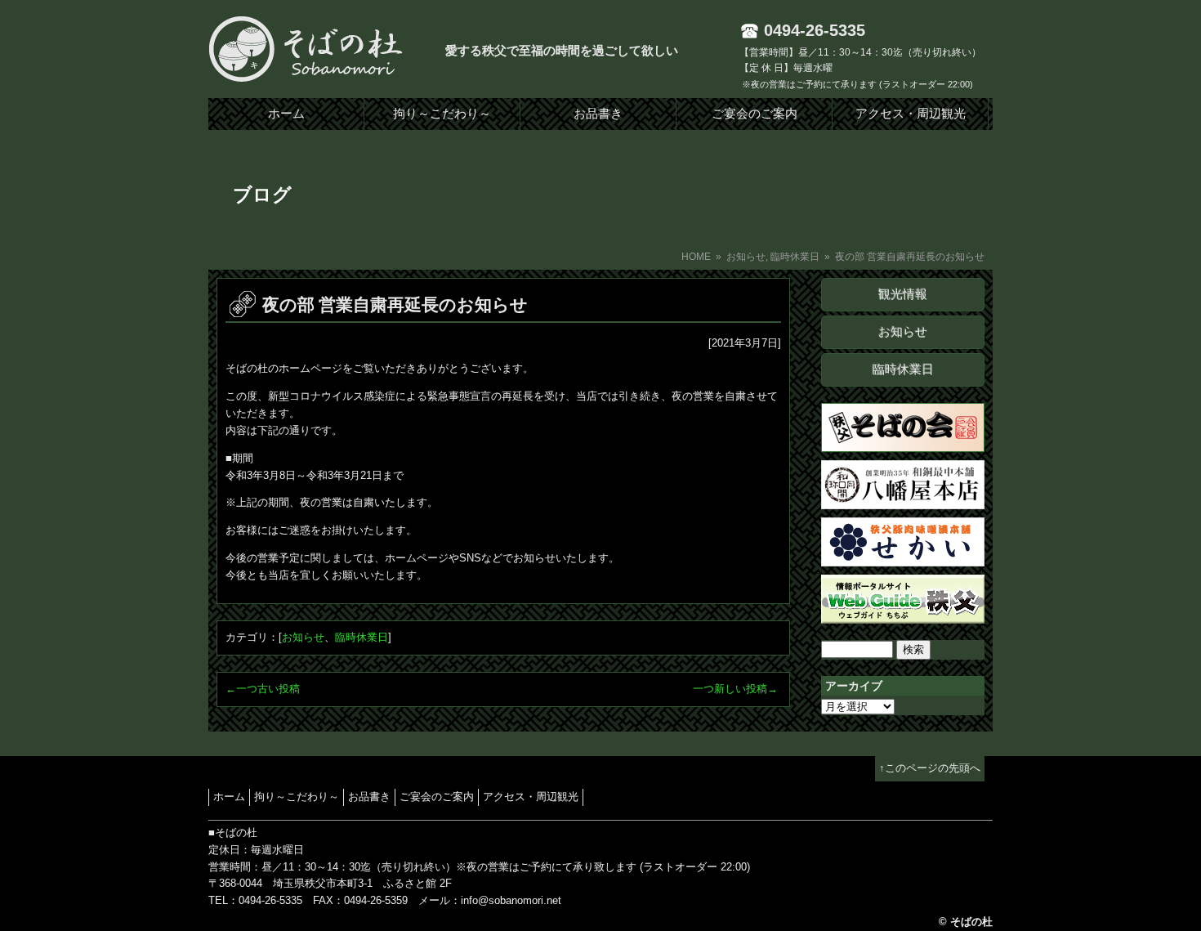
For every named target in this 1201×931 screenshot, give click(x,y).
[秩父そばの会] (902, 442)
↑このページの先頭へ (929, 768)
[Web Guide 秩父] (902, 614)
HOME (696, 256)
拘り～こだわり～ (442, 113)
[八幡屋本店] (902, 500)
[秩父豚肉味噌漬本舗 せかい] (902, 557)
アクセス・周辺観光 (910, 113)
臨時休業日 (794, 256)
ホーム (286, 113)
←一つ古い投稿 (262, 689)
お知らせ (746, 256)
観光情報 (902, 294)
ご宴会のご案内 (754, 113)
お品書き (598, 113)
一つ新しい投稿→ (735, 689)
